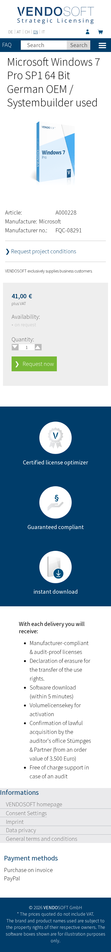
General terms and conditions (41, 838)
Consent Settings (26, 813)
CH (27, 31)
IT (43, 31)
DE (10, 31)
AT (19, 31)
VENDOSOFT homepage (34, 804)
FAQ (7, 44)
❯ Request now (34, 364)
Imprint (15, 821)
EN (35, 31)
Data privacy (21, 830)
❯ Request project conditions (40, 251)
